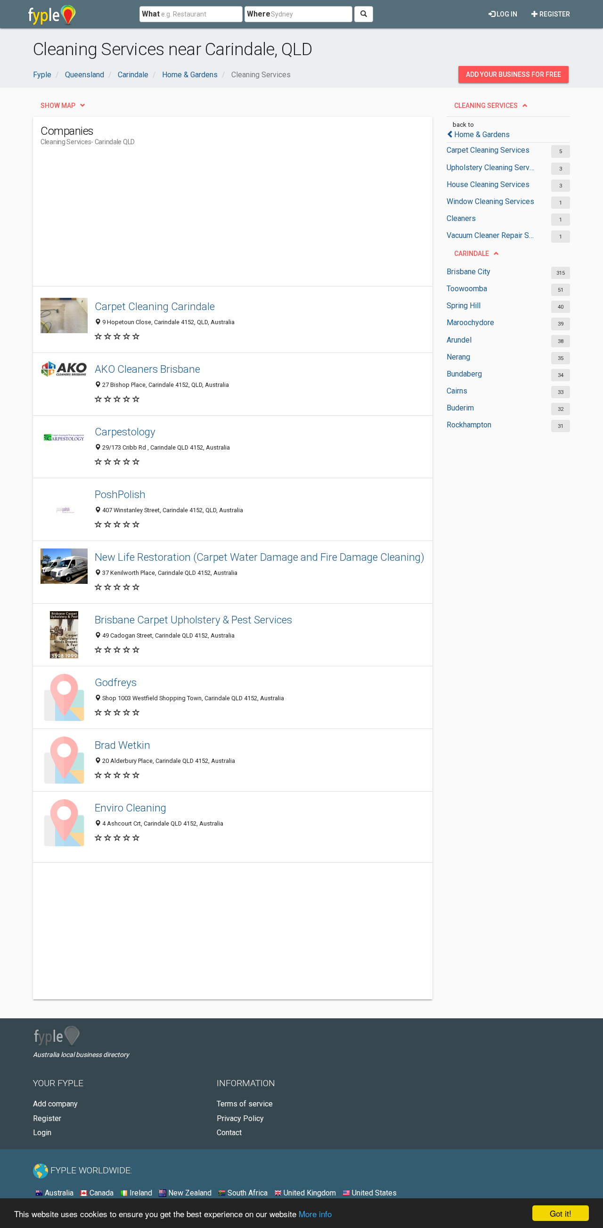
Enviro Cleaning (130, 808)
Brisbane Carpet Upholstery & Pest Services (193, 620)
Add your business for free (513, 74)
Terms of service (245, 1103)
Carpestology (125, 432)
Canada (101, 1192)
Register (554, 14)
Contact (229, 1132)
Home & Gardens (482, 134)
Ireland (140, 1192)
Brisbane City (468, 271)
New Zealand (189, 1192)
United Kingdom (309, 1192)
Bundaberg (464, 373)
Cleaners (461, 218)
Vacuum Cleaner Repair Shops (491, 235)
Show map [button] (58, 105)
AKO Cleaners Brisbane (147, 369)
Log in (506, 14)
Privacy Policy (240, 1118)
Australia (58, 1192)
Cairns (457, 390)
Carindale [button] (471, 253)
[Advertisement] (212, 220)
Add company (55, 1103)
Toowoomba (467, 288)
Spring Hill (464, 305)
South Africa (247, 1192)
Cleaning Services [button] (486, 105)
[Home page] (52, 14)
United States (373, 1192)
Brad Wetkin (122, 745)
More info (315, 1214)
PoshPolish (120, 494)
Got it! (560, 1213)
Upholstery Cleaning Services (491, 167)
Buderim (460, 407)
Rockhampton (469, 424)
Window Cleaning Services (490, 201)
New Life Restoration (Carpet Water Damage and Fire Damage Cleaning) (259, 557)
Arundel (459, 340)
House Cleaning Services (488, 184)
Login (42, 1132)
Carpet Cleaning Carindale (155, 306)
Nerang (458, 356)
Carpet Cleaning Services (488, 150)
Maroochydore (470, 322)
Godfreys (116, 682)
